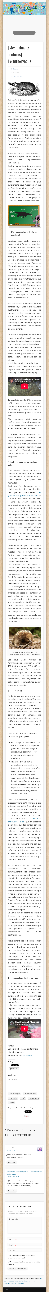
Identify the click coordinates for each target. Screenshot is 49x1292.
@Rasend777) (29, 1055)
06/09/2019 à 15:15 (13, 1150)
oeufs (23, 1098)
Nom (13, 1239)
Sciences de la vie (16, 76)
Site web (12, 1251)
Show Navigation (38, 20)
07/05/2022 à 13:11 (13, 1176)
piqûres (12, 1103)
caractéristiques (15, 1094)
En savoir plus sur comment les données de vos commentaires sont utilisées (23, 1280)
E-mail (13, 1245)
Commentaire (13, 1219)
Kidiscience (14, 69)
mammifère (13, 1098)
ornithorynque (34, 1098)
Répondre (11, 1162)
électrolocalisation (30, 1094)
